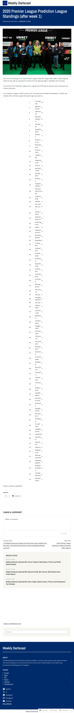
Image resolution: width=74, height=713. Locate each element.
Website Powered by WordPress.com (37, 711)
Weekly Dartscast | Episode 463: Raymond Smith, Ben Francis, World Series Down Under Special (33, 573)
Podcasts (7, 682)
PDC (5, 677)
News (6, 675)
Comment (64, 533)
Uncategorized (8, 684)
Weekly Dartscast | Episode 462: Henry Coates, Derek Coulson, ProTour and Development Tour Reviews (35, 583)
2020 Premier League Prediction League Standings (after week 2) (61, 545)
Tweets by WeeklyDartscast (12, 624)
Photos (6, 679)
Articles (6, 673)
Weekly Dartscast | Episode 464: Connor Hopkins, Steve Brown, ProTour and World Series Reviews (33, 563)
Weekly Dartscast (19, 3)
